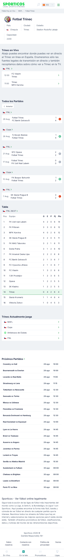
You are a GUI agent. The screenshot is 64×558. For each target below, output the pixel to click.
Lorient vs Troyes (10, 455)
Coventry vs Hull (10, 364)
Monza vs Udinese (11, 402)
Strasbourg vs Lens (11, 383)
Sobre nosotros (8, 543)
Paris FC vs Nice (10, 487)
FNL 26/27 (11, 211)
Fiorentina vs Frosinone (13, 409)
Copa (8, 129)
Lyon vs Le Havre (10, 429)
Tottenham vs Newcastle (13, 390)
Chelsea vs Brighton (11, 474)
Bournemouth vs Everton (13, 370)
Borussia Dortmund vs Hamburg (17, 415)
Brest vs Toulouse (10, 436)
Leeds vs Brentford (11, 481)
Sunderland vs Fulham (12, 468)
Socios (58, 542)
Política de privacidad (44, 543)
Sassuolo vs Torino (11, 396)
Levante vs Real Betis (12, 377)
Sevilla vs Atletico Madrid (14, 461)
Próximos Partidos (12, 358)
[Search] (38, 4)
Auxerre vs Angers (11, 442)
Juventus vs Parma (11, 449)
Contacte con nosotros (25, 543)
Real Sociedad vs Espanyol (14, 422)
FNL (8, 68)
